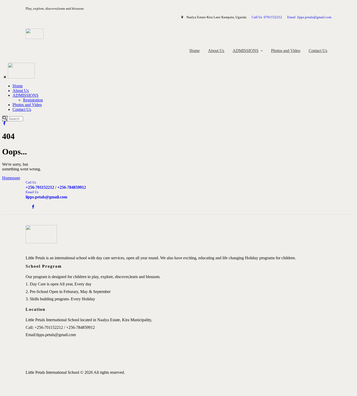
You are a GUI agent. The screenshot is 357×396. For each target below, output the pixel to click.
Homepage (11, 178)
